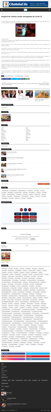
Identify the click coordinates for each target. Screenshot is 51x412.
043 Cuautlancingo (40, 280)
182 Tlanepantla (12, 334)
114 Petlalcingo (4, 307)
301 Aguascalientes (5, 190)
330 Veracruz (17, 198)
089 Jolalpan (40, 297)
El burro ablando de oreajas (23, 98)
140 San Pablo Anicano (39, 317)
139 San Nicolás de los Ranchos (28, 317)
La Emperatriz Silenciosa (11, 398)
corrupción (7, 386)
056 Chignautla (12, 286)
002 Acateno (16, 268)
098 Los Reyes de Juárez (24, 301)
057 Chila (18, 286)
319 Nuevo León (37, 194)
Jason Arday (9, 392)
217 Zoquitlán (18, 346)
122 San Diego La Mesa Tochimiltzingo (28, 309)
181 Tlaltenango (5, 334)
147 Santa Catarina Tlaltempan (31, 321)
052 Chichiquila (25, 284)
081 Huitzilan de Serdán (13, 295)
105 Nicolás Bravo (30, 303)
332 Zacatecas (29, 198)
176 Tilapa (13, 332)
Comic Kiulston (3, 131)
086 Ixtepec (19, 297)
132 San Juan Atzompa (45, 313)
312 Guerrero (38, 192)
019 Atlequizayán (34, 272)
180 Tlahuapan (46, 332)
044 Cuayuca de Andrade (6, 282)
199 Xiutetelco (10, 340)
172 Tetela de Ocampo (19, 330)
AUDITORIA (3, 245)
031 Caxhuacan (27, 276)
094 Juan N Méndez (26, 299)
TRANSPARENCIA (4, 246)
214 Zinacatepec (40, 344)
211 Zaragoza (21, 344)
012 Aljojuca (39, 270)
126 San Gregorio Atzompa (25, 311)
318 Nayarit (31, 194)
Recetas (27, 140)
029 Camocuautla (11, 276)
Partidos (25, 217)
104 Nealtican (23, 303)
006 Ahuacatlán (41, 268)
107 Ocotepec (4, 305)
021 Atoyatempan (5, 274)
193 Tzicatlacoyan (5, 338)
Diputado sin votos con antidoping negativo (15, 157)
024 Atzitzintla (24, 274)
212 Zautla (27, 344)
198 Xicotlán (4, 340)
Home (42, 410)
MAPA (25, 209)
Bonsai (2, 129)
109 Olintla (16, 305)
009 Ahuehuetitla (18, 270)
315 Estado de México (11, 194)
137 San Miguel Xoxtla (5, 317)
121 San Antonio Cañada (16, 309)
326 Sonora (38, 196)
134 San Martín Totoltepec (17, 315)
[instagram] (13, 359)
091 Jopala (4, 299)
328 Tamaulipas (4, 198)
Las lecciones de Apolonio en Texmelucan (15, 163)
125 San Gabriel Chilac (15, 311)
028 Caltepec (4, 276)
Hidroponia (3, 134)
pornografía (34, 380)
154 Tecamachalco (5, 325)
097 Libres (17, 301)
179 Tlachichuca (39, 332)
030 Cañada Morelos (19, 276)
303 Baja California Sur (22, 190)
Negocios (18, 220)
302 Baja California (13, 190)
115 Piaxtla (11, 307)
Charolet (27, 129)
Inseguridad (33, 217)
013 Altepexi (44, 270)
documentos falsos (19, 380)
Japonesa (3, 136)
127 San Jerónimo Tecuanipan (37, 311)
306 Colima (42, 190)
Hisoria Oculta (28, 134)
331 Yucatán (23, 198)
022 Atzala (11, 274)
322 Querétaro (9, 196)
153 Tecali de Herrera (43, 323)
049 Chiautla (4, 284)
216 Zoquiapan (11, 346)
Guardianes (28, 133)
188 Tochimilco (4, 336)
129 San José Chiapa (17, 313)
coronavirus (26, 76)
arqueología (4, 366)
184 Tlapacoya (24, 334)
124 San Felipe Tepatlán (6, 311)
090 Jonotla (46, 297)
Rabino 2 (2, 140)
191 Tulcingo (28, 336)
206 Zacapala (29, 342)
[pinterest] (38, 356)
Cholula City (3, 130)
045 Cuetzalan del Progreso (16, 282)
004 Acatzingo (28, 268)
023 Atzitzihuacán (18, 274)
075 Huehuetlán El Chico (6, 293)
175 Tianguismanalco (5, 332)
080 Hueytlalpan (4, 295)
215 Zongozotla (4, 346)
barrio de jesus (4, 370)
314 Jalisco (4, 194)
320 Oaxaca (44, 194)
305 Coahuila (36, 190)
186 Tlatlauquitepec (38, 334)
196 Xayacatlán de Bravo (33, 338)
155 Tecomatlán (13, 325)
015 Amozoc (10, 272)
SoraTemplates (7, 410)
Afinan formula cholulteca (6, 98)
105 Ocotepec (37, 303)
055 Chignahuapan (5, 286)
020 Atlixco (40, 272)
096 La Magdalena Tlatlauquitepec (8, 301)
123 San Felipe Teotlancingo (41, 309)
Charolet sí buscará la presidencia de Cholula (15, 174)
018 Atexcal (28, 272)
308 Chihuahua (10, 192)
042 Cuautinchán (23, 280)
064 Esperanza (26, 288)
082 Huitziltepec (32, 295)
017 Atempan (22, 272)
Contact (48, 410)
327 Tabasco (43, 196)
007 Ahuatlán (4, 270)
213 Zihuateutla (33, 344)
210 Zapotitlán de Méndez (12, 344)
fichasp (25, 380)
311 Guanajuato (31, 192)
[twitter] (38, 354)
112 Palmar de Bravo (35, 305)
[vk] (38, 359)
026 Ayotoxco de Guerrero (38, 274)
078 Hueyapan (31, 293)
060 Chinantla (38, 286)
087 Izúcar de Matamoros (27, 297)
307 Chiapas (4, 192)
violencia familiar (44, 380)
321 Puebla (4, 196)
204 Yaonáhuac (16, 342)
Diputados (18, 217)
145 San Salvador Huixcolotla (7, 321)
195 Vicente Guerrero (23, 338)
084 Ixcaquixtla (4, 297)
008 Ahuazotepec (11, 270)
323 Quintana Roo (17, 196)
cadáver (13, 380)
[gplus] (13, 356)
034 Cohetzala (4, 278)
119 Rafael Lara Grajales (44, 307)
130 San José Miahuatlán (26, 313)
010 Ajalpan (25, 270)
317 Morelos (25, 194)
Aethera (2, 127)
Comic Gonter (28, 130)
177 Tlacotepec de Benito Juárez (21, 332)
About (45, 410)
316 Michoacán (18, 194)
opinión (29, 380)
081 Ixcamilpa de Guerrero (23, 295)
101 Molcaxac (4, 303)
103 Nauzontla (16, 303)
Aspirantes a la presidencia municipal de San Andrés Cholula (42, 99)
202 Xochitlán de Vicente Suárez (33, 340)
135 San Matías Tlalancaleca (28, 315)
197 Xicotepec (41, 338)
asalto (9, 380)
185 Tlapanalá (30, 334)
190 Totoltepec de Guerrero (20, 336)
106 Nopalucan (43, 303)
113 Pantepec (43, 305)
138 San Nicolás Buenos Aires (16, 317)
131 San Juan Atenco (35, 313)
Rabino (27, 138)
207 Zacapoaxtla (36, 342)
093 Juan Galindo (18, 299)
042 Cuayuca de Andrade (31, 280)
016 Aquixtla (16, 272)
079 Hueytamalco (39, 293)
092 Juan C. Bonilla (10, 299)
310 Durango (25, 192)
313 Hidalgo (44, 192)
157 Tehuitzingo (26, 325)
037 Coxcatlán (24, 278)
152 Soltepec (36, 323)
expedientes (4, 374)
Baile (27, 127)
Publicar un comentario (5, 109)
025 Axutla (30, 274)
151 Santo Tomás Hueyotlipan (27, 323)
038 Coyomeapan (32, 278)
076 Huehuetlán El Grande (16, 293)
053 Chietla (32, 284)
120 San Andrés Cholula (9, 76)
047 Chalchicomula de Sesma (34, 282)
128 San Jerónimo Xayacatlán (7, 313)
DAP (2, 386)
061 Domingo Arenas (5, 288)
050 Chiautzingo (10, 284)
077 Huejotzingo (25, 293)
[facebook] (13, 354)
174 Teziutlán (38, 330)
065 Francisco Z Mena (34, 288)
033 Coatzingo (40, 276)
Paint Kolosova (3, 138)
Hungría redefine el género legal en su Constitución (16, 403)
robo (39, 380)
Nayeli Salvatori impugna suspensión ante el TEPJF (16, 169)
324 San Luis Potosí (25, 196)
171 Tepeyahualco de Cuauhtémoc (8, 330)
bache (3, 368)
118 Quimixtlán (35, 307)
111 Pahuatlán (28, 305)
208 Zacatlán (43, 342)
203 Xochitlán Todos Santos (7, 342)
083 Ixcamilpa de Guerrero (41, 295)
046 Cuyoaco (25, 282)
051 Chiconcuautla (18, 284)
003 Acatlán (22, 268)
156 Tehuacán (19, 325)
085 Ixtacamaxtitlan (12, 297)
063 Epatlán (20, 288)
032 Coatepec (33, 276)
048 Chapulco (43, 282)
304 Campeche (30, 190)
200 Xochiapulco (17, 340)
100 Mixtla (42, 301)
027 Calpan (47, 274)
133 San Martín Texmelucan (6, 315)
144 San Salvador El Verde (37, 319)
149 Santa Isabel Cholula (6, 323)
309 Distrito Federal (17, 192)
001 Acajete (11, 268)
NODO (29, 209)
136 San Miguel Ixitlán (38, 315)
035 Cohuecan (10, 278)
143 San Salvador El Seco (27, 319)
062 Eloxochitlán (13, 288)
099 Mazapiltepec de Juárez (34, 301)
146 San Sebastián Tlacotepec (19, 321)
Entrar (32, 238)
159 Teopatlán (40, 325)
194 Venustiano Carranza (14, 338)
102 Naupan (10, 303)
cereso (3, 372)
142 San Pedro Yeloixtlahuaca (16, 319)
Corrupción (25, 220)
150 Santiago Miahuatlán (16, 323)
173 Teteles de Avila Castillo (29, 330)
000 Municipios (4, 268)
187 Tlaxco (45, 334)
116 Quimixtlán (22, 307)
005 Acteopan (34, 268)
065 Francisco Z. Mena (43, 288)
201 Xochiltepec (24, 340)
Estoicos (2, 133)
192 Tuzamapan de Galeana (37, 336)
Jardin (27, 136)
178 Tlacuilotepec (32, 332)
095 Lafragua (41, 299)
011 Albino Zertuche (31, 270)
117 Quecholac (28, 307)
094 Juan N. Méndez (34, 299)
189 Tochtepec (11, 336)
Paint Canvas (28, 137)
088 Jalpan (35, 297)
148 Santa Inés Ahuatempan (42, 321)
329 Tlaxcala (11, 198)
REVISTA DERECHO (4, 146)
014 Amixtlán (4, 272)
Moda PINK (3, 137)
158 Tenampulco (33, 325)
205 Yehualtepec (23, 342)
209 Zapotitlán (4, 344)
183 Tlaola (18, 334)
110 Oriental (22, 305)
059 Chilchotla (31, 286)
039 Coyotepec (38, 278)
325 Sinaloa (32, 196)
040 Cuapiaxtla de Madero (6, 280)
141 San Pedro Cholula (19, 76)
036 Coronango (17, 278)
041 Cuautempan (15, 280)
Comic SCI (27, 131)
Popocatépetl (4, 380)
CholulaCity (21, 209)
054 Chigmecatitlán (38, 284)
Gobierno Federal (18, 214)
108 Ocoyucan (10, 305)
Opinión (33, 220)
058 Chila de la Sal (25, 286)
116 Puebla (16, 307)
